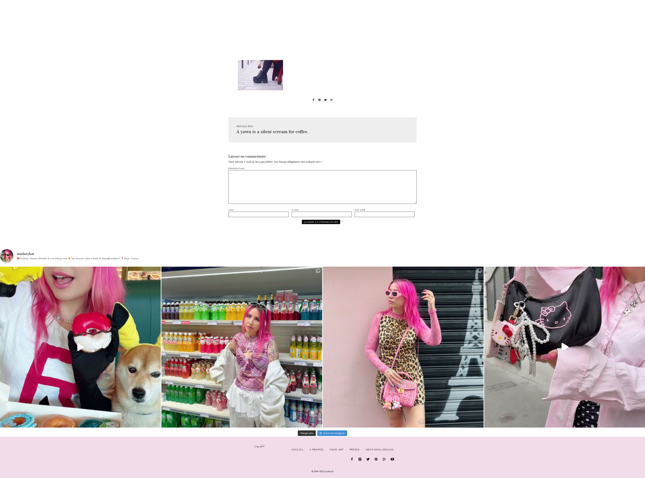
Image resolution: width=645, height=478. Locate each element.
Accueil (12, 2)
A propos (316, 449)
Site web (360, 210)
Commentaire (237, 168)
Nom (231, 210)
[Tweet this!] (325, 100)
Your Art (337, 449)
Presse (623, 2)
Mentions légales (380, 449)
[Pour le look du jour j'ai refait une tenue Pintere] (564, 347)
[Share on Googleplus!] (331, 100)
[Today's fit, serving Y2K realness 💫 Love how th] (241, 347)
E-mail (295, 210)
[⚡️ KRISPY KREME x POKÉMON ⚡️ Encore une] (80, 347)
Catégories (34, 2)
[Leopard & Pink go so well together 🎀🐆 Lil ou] (403, 347)
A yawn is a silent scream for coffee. (272, 131)
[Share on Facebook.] (313, 100)
